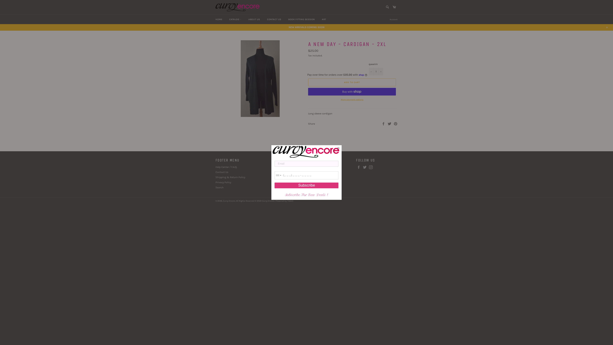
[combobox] (278, 175)
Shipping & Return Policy (230, 177)
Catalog (234, 19)
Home (219, 19)
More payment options (352, 99)
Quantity (373, 64)
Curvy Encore (229, 201)
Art (324, 19)
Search (220, 187)
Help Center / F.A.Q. (226, 167)
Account (393, 19)
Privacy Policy (223, 182)
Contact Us (274, 19)
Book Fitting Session (301, 19)
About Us (254, 19)
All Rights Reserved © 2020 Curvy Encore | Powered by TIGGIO (264, 201)
